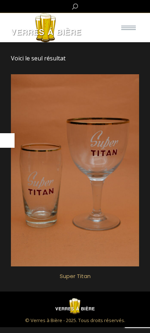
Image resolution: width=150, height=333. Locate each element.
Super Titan (75, 276)
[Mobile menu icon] (128, 27)
